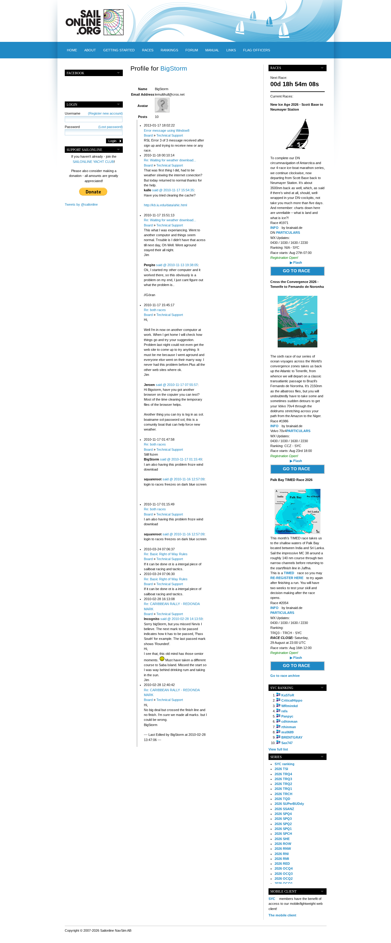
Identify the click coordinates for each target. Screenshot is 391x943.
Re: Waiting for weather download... (170, 160)
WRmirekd (289, 706)
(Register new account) (105, 113)
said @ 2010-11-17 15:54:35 (173, 190)
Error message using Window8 (166, 130)
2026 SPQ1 (283, 829)
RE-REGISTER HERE (286, 578)
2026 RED (282, 863)
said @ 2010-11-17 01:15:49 (181, 459)
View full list (278, 749)
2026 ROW (283, 844)
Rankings (169, 50)
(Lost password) (110, 127)
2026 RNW (283, 848)
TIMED (289, 573)
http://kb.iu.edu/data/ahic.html (165, 205)
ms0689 (287, 732)
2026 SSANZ (284, 809)
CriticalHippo (291, 700)
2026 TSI (281, 769)
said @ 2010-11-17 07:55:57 (177, 385)
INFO (274, 227)
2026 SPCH (283, 833)
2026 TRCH (283, 794)
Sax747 (287, 743)
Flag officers (256, 50)
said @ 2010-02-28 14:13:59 (181, 619)
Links (231, 50)
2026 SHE (282, 839)
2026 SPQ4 (283, 814)
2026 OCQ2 (284, 878)
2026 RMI (282, 858)
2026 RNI (282, 854)
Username (94, 113)
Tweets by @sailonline (81, 204)
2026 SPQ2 (283, 824)
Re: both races (155, 310)
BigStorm (173, 68)
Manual (212, 50)
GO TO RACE (296, 270)
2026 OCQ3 (284, 873)
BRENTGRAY (291, 737)
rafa (284, 711)
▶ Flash (296, 262)
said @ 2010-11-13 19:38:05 (177, 265)
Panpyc (287, 716)
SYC (272, 899)
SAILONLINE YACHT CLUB (93, 161)
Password (94, 127)
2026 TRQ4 (283, 774)
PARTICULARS (288, 232)
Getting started (119, 50)
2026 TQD (282, 799)
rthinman (288, 727)
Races (147, 50)
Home (72, 50)
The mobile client (282, 915)
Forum (191, 50)
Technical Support (169, 135)
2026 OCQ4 (284, 868)
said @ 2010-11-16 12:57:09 (183, 479)
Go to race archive (285, 675)
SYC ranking (284, 764)
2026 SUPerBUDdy (289, 803)
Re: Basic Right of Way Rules (166, 554)
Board (148, 135)
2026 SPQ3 (283, 818)
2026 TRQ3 (283, 779)
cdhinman (289, 721)
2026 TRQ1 (283, 789)
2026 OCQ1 (284, 883)
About (90, 50)
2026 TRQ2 (283, 784)
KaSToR (287, 695)
